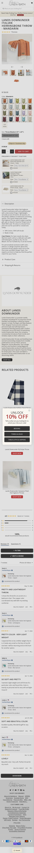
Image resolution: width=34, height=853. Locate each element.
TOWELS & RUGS (17, 434)
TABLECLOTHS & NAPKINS (17, 440)
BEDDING (17, 429)
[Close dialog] (29, 410)
